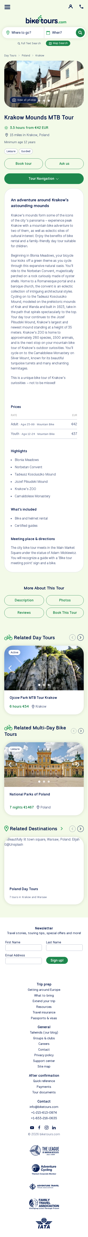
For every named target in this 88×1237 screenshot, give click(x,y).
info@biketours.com (44, 1107)
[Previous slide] (72, 637)
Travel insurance (44, 1012)
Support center (44, 1061)
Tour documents (44, 1092)
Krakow (39, 55)
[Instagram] (46, 1127)
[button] (7, 7)
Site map (44, 1066)
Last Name (53, 942)
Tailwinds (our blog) (44, 1032)
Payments (44, 1087)
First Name (13, 942)
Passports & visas (44, 1018)
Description (24, 600)
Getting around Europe (44, 990)
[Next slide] (80, 637)
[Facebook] (39, 1127)
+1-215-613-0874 (44, 1112)
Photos (65, 600)
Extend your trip (44, 1001)
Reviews (24, 612)
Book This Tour (65, 612)
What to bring (44, 995)
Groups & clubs (44, 1038)
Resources (43, 1007)
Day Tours (10, 55)
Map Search (60, 43)
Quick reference (44, 1081)
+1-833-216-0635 (44, 1118)
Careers (43, 1044)
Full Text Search (31, 43)
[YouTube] (32, 1127)
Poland (26, 55)
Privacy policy (44, 1055)
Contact (44, 1049)
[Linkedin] (54, 1127)
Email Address (15, 955)
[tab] (39, 101)
